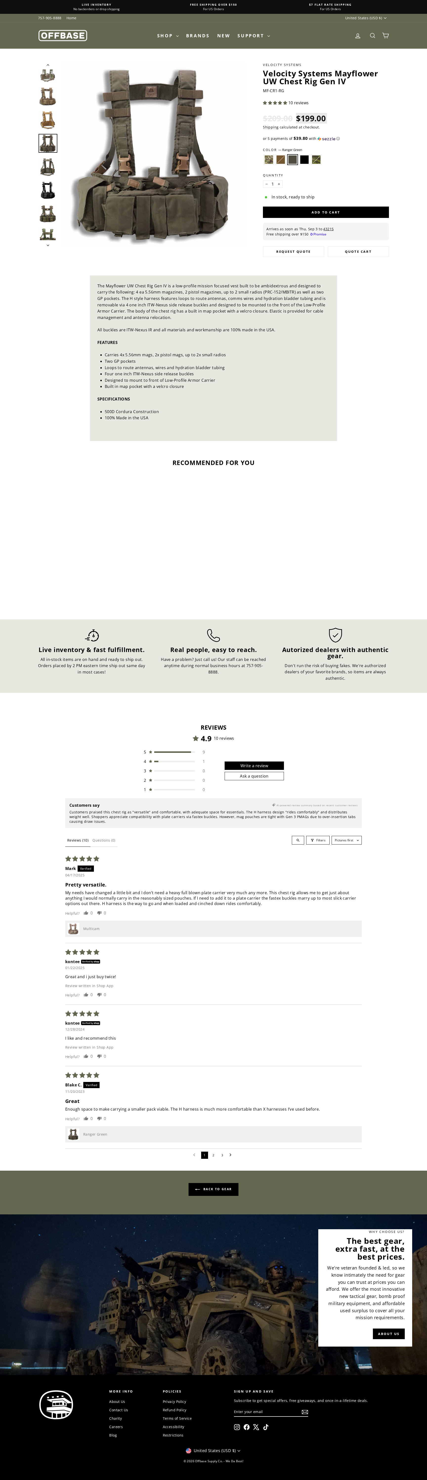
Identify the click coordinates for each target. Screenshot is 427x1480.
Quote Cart (358, 251)
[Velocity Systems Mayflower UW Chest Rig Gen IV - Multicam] (66, 590)
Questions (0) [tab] (103, 840)
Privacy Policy (174, 1401)
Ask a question (254, 776)
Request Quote (293, 251)
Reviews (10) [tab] (77, 840)
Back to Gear (217, 1189)
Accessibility (173, 1426)
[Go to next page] (232, 1155)
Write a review (254, 765)
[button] (275, 103)
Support (251, 36)
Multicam (269, 160)
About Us (117, 1401)
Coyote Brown (281, 160)
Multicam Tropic (316, 160)
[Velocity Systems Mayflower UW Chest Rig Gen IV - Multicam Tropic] (93, 590)
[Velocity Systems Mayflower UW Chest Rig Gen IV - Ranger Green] (80, 590)
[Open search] (298, 840)
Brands (198, 36)
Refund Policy (175, 1410)
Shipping (270, 127)
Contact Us (118, 1410)
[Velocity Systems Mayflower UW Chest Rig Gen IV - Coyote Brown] (73, 590)
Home (71, 18)
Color (282, 150)
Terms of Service (177, 1418)
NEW (223, 36)
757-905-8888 (50, 18)
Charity (115, 1418)
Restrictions (173, 1435)
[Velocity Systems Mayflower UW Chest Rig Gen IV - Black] (86, 590)
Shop (166, 36)
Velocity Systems (282, 65)
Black (304, 160)
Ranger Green (293, 160)
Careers (116, 1426)
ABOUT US (389, 1334)
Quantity (273, 175)
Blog (113, 1435)
